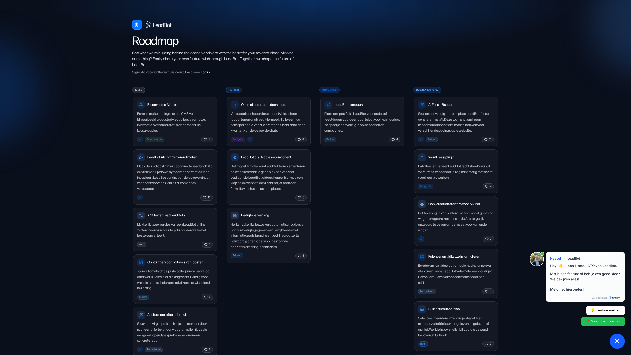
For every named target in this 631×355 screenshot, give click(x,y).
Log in (205, 72)
